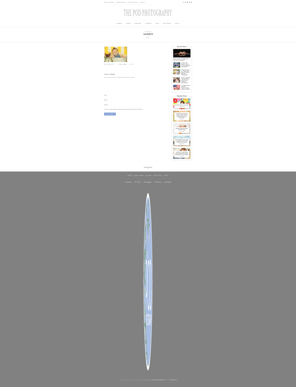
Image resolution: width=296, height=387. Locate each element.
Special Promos (167, 23)
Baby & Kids (181, 131)
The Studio (148, 175)
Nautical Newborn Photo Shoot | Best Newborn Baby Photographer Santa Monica (181, 153)
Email (105, 100)
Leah (148, 37)
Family (157, 23)
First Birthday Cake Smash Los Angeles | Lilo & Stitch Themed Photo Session (181, 141)
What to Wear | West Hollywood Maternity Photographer (180, 59)
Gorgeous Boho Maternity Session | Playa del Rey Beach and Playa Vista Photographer (182, 115)
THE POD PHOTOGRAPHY (157, 379)
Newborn (128, 23)
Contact (142, 2)
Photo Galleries (109, 2)
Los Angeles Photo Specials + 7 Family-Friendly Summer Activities (185, 87)
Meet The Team (133, 2)
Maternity (119, 23)
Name (105, 95)
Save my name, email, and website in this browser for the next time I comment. (123, 109)
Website (106, 104)
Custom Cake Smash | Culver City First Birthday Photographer (185, 64)
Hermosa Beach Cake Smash (181, 105)
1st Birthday (148, 23)
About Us (177, 23)
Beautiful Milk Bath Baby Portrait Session (182, 129)
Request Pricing (121, 2)
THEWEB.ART (173, 379)
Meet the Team (157, 175)
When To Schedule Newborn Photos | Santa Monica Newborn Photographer (185, 80)
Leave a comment (122, 64)
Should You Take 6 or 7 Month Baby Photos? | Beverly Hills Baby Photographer (185, 72)
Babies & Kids (138, 23)
